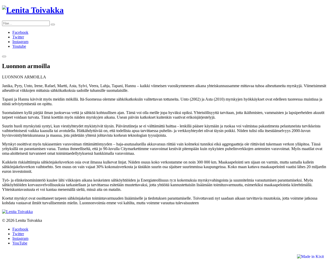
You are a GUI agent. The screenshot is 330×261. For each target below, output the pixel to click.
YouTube (19, 243)
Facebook (20, 32)
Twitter (18, 37)
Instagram (20, 41)
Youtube (19, 46)
